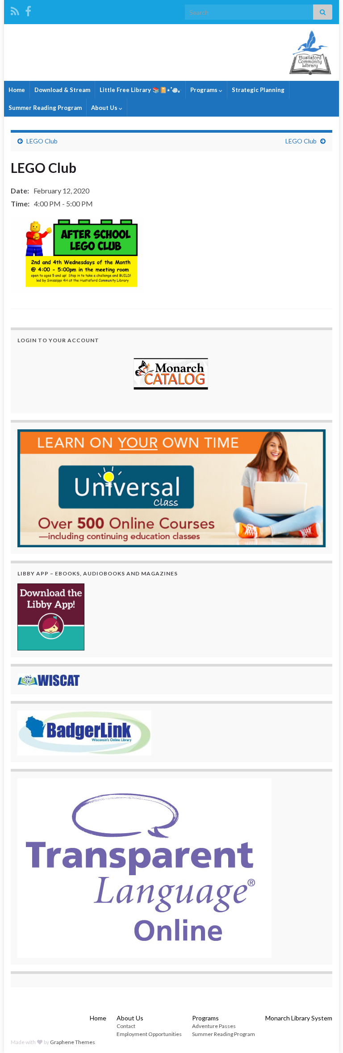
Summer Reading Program (45, 107)
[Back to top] (323, 1033)
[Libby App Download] (50, 616)
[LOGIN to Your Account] (171, 374)
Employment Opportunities (149, 1034)
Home (16, 89)
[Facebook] (28, 9)
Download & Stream (62, 89)
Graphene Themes (72, 1042)
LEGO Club (42, 141)
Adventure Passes (214, 1026)
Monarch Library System (298, 1018)
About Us (105, 107)
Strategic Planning (258, 89)
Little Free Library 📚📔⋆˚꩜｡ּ (140, 89)
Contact (126, 1026)
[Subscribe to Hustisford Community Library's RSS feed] (15, 9)
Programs (204, 89)
